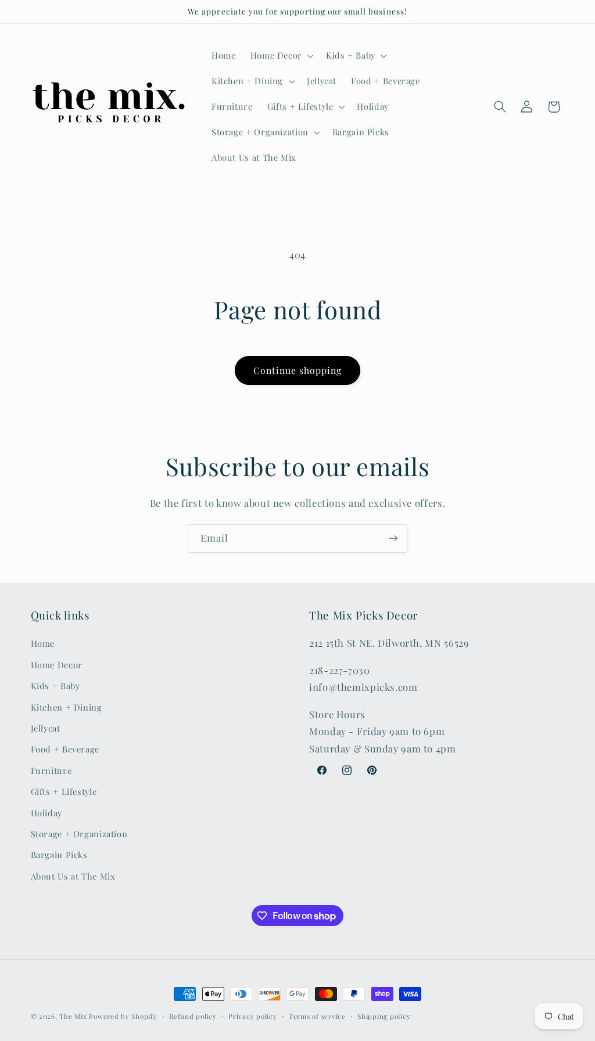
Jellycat (45, 728)
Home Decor (57, 665)
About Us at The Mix (73, 876)
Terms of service (317, 1016)
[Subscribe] (393, 538)
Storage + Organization (79, 834)
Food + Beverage (65, 749)
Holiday (46, 813)
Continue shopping (297, 370)
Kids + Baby (55, 685)
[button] (280, 56)
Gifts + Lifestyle (64, 791)
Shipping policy (383, 1016)
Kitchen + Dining (66, 707)
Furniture (51, 770)
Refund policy (193, 1016)
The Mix (73, 1016)
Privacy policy (252, 1016)
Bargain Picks (59, 854)
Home (43, 643)
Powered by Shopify (123, 1016)
